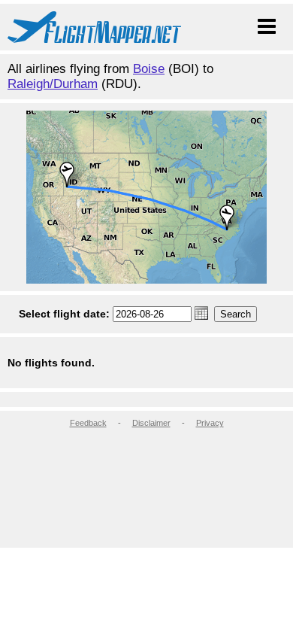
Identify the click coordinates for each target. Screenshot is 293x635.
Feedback (88, 422)
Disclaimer (151, 422)
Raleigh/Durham (53, 84)
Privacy (210, 422)
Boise (149, 69)
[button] (201, 313)
